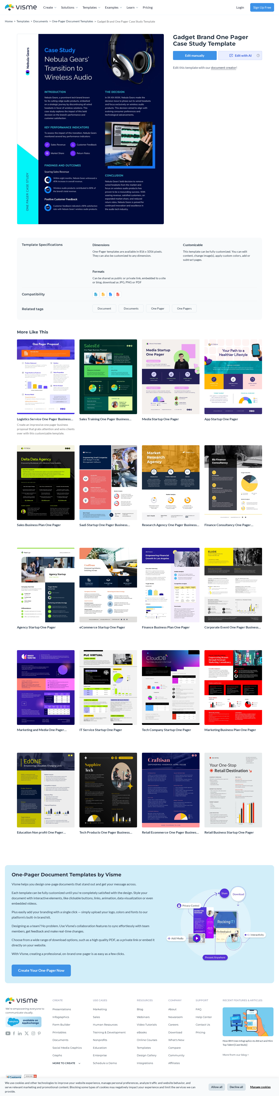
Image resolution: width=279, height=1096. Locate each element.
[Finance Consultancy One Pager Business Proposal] (233, 482)
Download (175, 1032)
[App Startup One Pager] (233, 376)
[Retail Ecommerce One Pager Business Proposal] (171, 790)
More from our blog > (236, 1054)
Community (176, 1055)
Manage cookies (260, 1087)
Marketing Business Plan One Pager (230, 730)
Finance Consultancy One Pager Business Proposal (227, 525)
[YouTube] (8, 1033)
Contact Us (203, 1024)
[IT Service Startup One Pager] (108, 687)
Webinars (143, 1017)
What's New (176, 1040)
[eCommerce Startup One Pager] (108, 585)
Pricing (148, 7)
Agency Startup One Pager (36, 627)
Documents (60, 1040)
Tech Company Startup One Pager (166, 730)
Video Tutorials (147, 1024)
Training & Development (109, 1032)
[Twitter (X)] (27, 1033)
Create (48, 7)
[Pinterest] (39, 1033)
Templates (90, 7)
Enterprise (100, 1055)
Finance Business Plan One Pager (166, 627)
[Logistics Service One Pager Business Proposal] (46, 376)
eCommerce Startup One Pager (102, 627)
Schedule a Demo (105, 1063)
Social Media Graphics (67, 1047)
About (172, 1009)
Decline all (236, 1087)
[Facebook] (14, 1033)
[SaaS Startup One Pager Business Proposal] (108, 482)
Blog (140, 1009)
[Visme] (21, 7)
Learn (131, 7)
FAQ (198, 1009)
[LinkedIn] (20, 1033)
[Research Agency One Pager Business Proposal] (171, 482)
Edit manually (194, 55)
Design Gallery (146, 1055)
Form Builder (61, 1024)
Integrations (145, 1063)
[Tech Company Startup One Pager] (171, 687)
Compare (174, 1047)
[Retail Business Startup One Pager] (233, 790)
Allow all (216, 1087)
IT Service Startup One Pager (100, 730)
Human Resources (105, 1024)
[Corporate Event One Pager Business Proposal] (233, 585)
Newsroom (175, 1017)
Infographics (60, 1017)
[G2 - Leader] (30, 1076)
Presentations (61, 1009)
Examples (111, 7)
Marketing (100, 1009)
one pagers (184, 308)
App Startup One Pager (221, 419)
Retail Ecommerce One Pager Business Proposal (170, 832)
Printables (59, 1032)
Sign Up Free (262, 7)
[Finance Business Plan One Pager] (171, 585)
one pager (157, 308)
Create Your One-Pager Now (41, 970)
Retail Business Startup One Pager (229, 832)
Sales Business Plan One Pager (39, 525)
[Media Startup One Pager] (171, 376)
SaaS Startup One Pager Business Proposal (103, 525)
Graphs (57, 1055)
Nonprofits (100, 1040)
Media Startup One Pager (160, 419)
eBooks (142, 1032)
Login (240, 7)
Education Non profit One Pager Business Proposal (40, 832)
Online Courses (147, 1040)
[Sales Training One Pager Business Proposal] (108, 376)
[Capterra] (15, 1076)
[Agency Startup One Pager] (46, 585)
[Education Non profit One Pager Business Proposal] (46, 790)
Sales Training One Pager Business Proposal (104, 419)
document (104, 308)
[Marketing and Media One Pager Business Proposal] (46, 687)
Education (100, 1047)
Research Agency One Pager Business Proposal (169, 525)
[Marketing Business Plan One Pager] (233, 687)
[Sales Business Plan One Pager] (46, 482)
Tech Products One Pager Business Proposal (104, 832)
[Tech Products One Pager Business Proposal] (108, 790)
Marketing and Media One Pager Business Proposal (40, 730)
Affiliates (174, 1063)
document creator (223, 67)
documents (131, 308)
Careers (173, 1024)
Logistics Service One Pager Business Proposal (44, 419)
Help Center (204, 1017)
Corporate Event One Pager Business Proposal (231, 627)
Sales (96, 1017)
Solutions (67, 7)
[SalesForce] (23, 1022)
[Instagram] (33, 1033)
